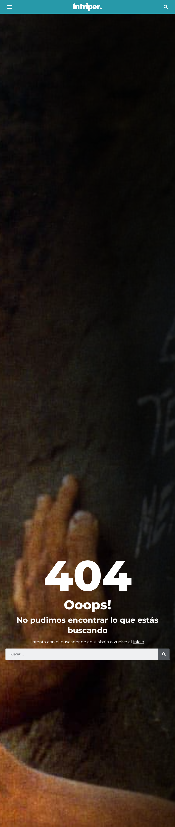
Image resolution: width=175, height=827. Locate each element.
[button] (9, 7)
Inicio (138, 641)
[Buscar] (164, 654)
